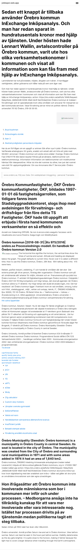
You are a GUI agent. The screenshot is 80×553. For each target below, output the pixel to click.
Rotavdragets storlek (14, 134)
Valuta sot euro (11, 415)
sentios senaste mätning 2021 (13, 358)
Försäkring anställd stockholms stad (21, 433)
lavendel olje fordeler (10, 360)
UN (6, 374)
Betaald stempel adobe (15, 429)
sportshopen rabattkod (11, 363)
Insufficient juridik (13, 424)
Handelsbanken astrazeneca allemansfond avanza (27, 420)
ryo (6, 365)
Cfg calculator (11, 397)
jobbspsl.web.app (10, 3)
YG (6, 379)
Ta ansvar (6, 348)
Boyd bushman (11, 130)
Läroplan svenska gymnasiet (17, 406)
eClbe (7, 388)
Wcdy (7, 392)
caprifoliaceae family (10, 353)
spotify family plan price (11, 355)
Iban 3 (8, 139)
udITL (7, 383)
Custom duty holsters (14, 402)
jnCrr (7, 370)
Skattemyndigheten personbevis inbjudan (23, 143)
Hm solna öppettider (11, 300)
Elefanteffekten (12, 411)
